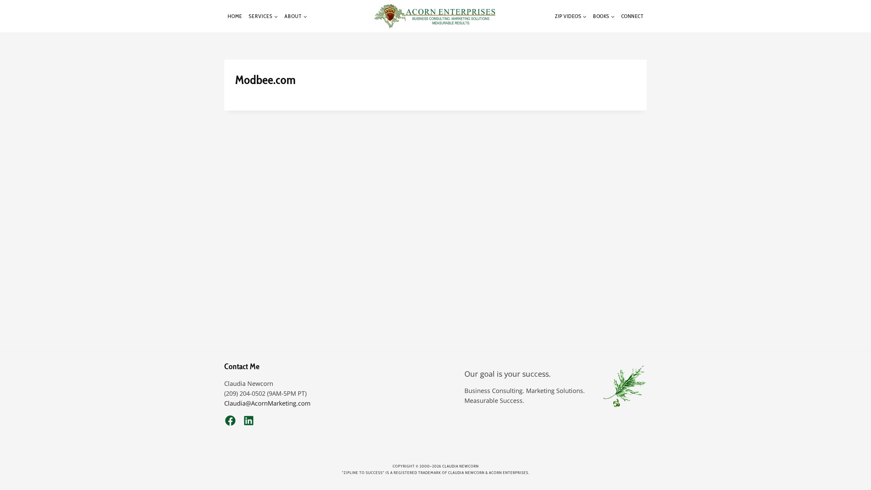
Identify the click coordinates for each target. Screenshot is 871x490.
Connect (632, 16)
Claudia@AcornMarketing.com (267, 403)
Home (235, 16)
